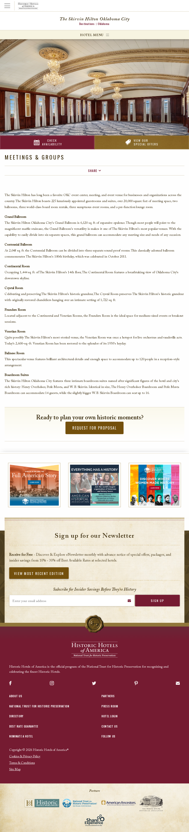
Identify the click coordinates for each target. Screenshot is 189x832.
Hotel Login (109, 716)
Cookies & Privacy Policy (24, 756)
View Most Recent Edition (39, 573)
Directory (16, 716)
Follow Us (108, 736)
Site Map (15, 769)
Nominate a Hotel (21, 736)
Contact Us (109, 726)
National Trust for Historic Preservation (39, 706)
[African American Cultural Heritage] (34, 485)
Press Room (109, 706)
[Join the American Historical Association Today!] (94, 485)
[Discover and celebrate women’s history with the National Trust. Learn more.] (155, 485)
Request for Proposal (94, 428)
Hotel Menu (91, 35)
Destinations (86, 24)
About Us (15, 696)
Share (92, 170)
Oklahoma (103, 24)
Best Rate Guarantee (23, 726)
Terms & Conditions (22, 762)
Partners (108, 696)
